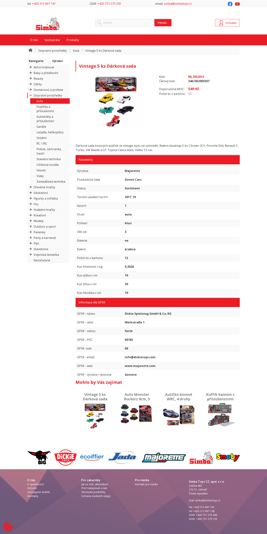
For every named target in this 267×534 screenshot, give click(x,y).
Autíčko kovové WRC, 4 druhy (178, 396)
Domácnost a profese (48, 90)
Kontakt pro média (146, 484)
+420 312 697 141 (44, 4)
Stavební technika (49, 159)
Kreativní (40, 215)
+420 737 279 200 (109, 4)
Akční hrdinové (44, 67)
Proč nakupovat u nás (94, 488)
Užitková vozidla (48, 165)
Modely (39, 221)
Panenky (39, 232)
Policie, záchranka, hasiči (49, 151)
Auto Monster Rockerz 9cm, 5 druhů (137, 399)
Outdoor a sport (45, 227)
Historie (32, 488)
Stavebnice (41, 249)
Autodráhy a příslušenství (45, 119)
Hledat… (162, 23)
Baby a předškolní (46, 73)
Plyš (36, 243)
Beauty (38, 79)
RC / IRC (42, 143)
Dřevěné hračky (44, 187)
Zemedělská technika (51, 182)
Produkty (72, 40)
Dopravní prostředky (52, 51)
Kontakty (32, 496)
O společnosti (35, 484)
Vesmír (41, 170)
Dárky (38, 84)
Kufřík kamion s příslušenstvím (220, 396)
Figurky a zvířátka (46, 198)
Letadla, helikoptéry (50, 132)
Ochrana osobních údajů (95, 496)
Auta (76, 51)
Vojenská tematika (46, 255)
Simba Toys (48, 24)
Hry (36, 204)
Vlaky (40, 176)
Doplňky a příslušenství (45, 109)
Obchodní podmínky (93, 492)
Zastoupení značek (38, 492)
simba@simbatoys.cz (178, 4)
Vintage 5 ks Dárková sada (95, 396)
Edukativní (41, 193)
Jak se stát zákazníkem (94, 484)
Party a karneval (45, 238)
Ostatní (41, 138)
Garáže (41, 127)
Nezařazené (42, 260)
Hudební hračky (44, 210)
